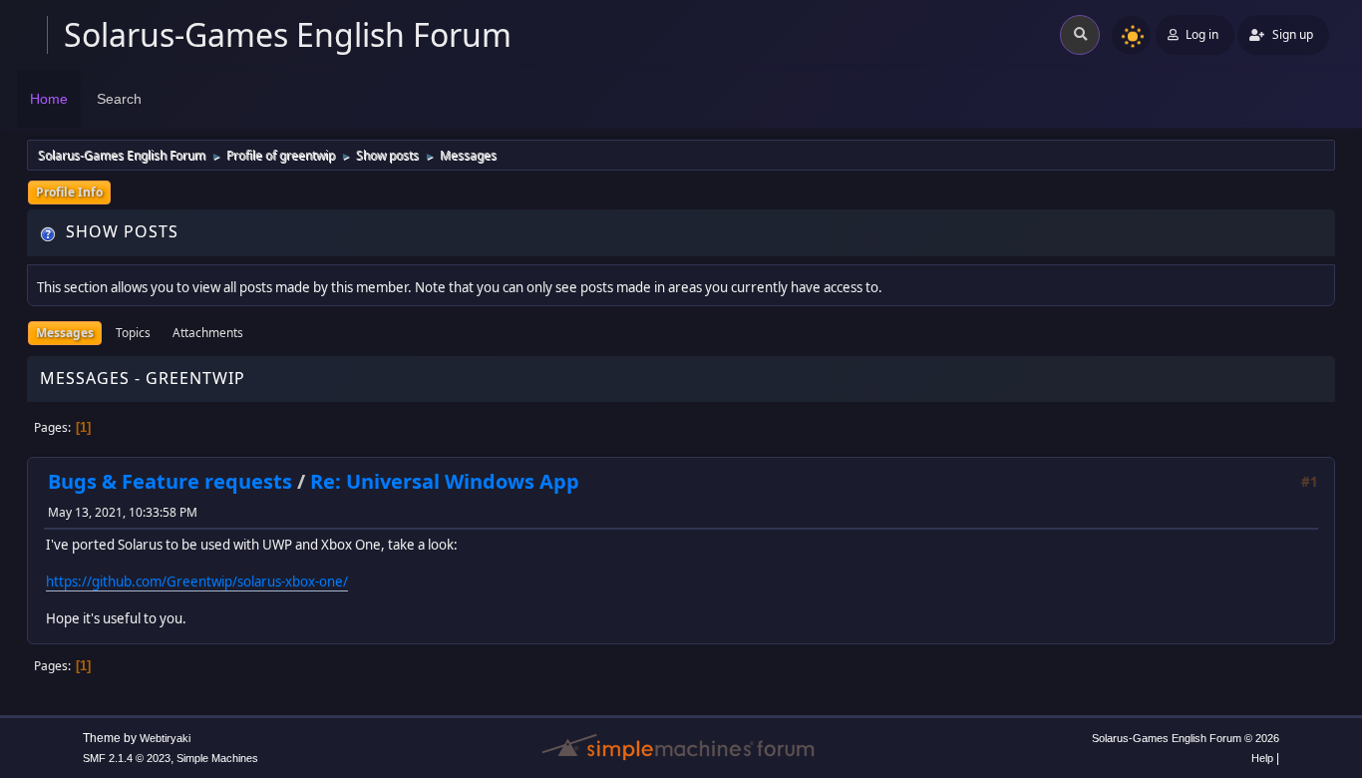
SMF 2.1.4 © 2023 (126, 758)
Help (1262, 758)
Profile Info (69, 192)
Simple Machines (217, 758)
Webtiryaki (165, 738)
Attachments (207, 332)
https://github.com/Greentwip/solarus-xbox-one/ (197, 581)
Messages (65, 332)
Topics (133, 332)
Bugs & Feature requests (170, 481)
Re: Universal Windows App (444, 481)
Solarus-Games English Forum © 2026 (1185, 738)
